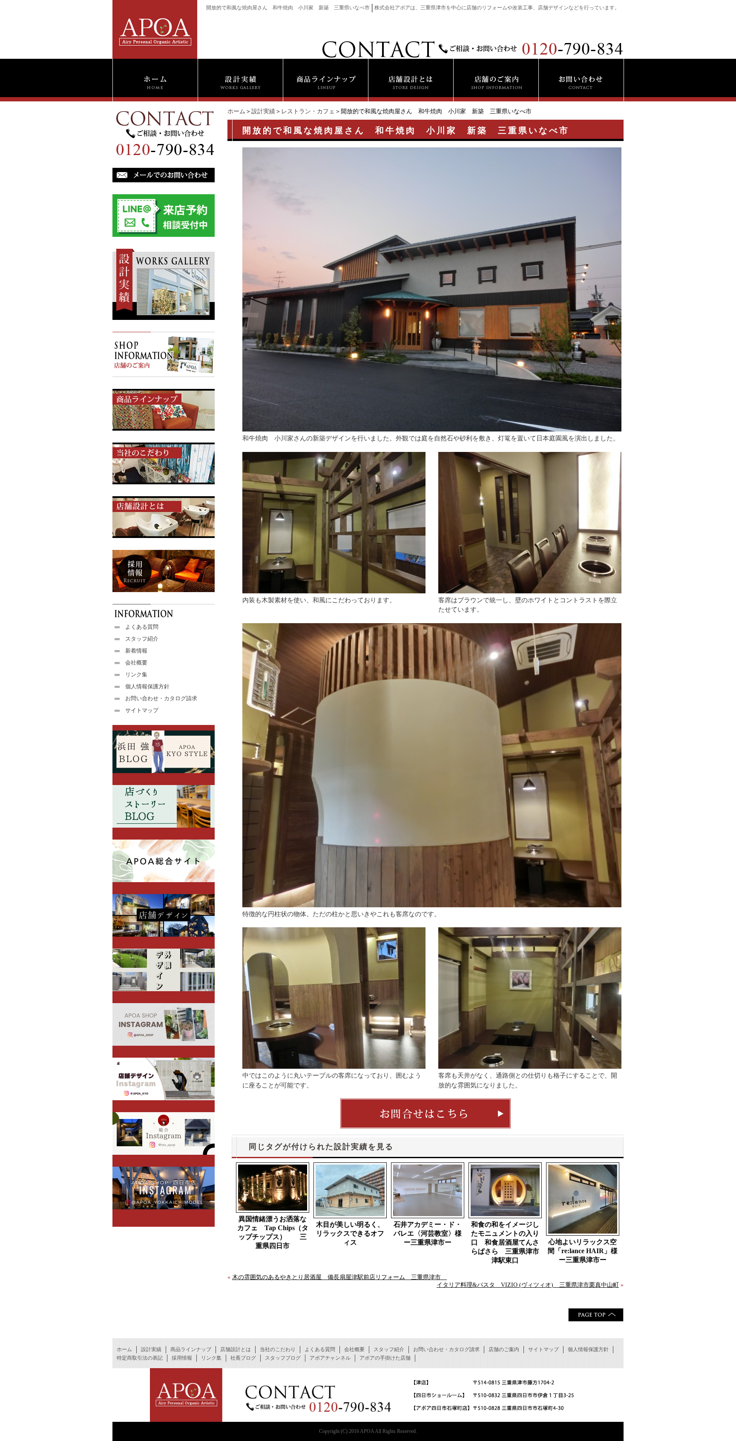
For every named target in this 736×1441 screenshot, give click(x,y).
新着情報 (136, 650)
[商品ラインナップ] (325, 80)
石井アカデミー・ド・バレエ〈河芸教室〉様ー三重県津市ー (428, 1233)
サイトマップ (141, 710)
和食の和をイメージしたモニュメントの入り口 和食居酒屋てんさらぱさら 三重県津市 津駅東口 (506, 1242)
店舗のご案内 (504, 1349)
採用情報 (182, 1358)
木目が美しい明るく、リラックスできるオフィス (350, 1233)
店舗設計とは (235, 1349)
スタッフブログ (283, 1358)
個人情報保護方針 (147, 686)
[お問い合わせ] (581, 80)
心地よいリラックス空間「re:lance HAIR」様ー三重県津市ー (583, 1250)
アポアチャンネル (330, 1358)
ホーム (236, 111)
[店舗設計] (410, 80)
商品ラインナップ (190, 1349)
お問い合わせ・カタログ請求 (161, 698)
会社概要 (136, 662)
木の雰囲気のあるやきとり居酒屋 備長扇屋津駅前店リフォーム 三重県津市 (339, 1277)
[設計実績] (240, 80)
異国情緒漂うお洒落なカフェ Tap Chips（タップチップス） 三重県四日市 (272, 1232)
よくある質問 (141, 627)
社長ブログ (243, 1358)
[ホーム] (155, 80)
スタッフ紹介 (141, 639)
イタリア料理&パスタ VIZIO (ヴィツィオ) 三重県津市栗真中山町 (528, 1285)
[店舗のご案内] (495, 80)
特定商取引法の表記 (140, 1358)
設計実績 (263, 111)
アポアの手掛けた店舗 (385, 1358)
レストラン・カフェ (308, 111)
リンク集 (136, 674)
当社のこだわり (278, 1349)
